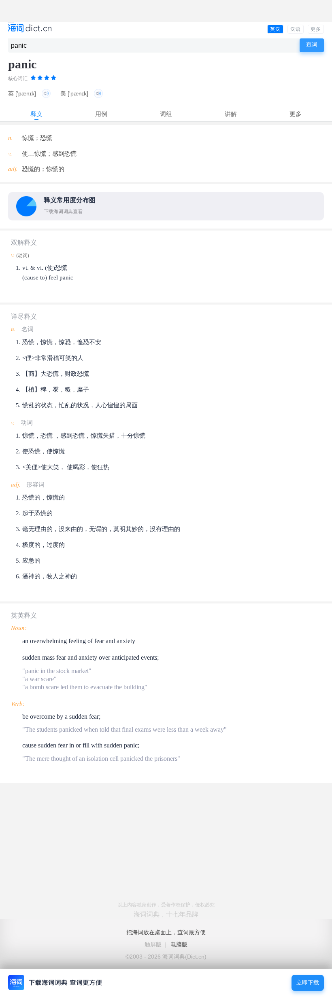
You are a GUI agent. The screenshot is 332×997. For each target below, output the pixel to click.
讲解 (231, 113)
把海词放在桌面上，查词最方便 (166, 932)
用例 (101, 113)
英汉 (275, 29)
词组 (166, 113)
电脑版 (178, 944)
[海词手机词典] (29, 29)
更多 (316, 29)
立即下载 (307, 983)
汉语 (295, 29)
